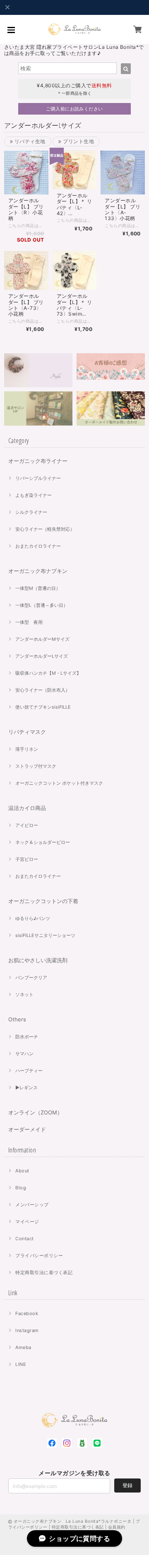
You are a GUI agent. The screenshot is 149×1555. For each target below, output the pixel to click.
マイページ (27, 1221)
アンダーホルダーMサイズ (42, 639)
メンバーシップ (31, 1205)
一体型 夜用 (29, 622)
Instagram (26, 1330)
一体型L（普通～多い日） (41, 605)
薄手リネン (26, 749)
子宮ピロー (26, 859)
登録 (127, 1485)
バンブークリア (31, 977)
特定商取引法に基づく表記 (43, 1272)
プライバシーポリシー (39, 1255)
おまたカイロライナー (38, 546)
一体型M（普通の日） (37, 588)
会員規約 (116, 1526)
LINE (20, 1364)
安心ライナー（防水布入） (42, 690)
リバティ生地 (29, 141)
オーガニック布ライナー (37, 461)
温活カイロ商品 (27, 808)
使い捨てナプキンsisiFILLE (43, 707)
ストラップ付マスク (35, 766)
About (22, 1171)
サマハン (24, 1054)
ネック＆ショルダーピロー (42, 842)
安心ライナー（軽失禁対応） (44, 529)
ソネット (24, 994)
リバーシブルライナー (38, 478)
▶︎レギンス (26, 1087)
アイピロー (26, 825)
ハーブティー (29, 1070)
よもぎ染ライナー (33, 495)
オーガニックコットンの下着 (43, 901)
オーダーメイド (27, 1129)
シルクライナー (31, 512)
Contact (24, 1238)
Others (17, 1019)
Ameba (23, 1347)
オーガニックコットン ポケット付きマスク (59, 783)
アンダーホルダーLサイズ (41, 656)
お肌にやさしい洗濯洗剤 (37, 960)
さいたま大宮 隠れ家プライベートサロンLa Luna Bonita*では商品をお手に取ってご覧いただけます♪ (74, 50)
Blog (20, 1188)
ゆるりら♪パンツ (32, 918)
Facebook (26, 1313)
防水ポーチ (26, 1037)
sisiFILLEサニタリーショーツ (45, 935)
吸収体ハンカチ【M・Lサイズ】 (48, 673)
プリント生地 (78, 141)
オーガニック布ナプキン (37, 571)
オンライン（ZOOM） (35, 1112)
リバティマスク (27, 731)
